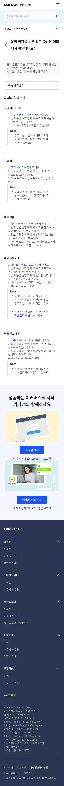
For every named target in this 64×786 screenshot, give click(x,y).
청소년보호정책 (12, 772)
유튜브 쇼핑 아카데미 (14, 622)
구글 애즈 (16, 167)
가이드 (7, 549)
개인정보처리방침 (39, 767)
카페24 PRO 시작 (32, 500)
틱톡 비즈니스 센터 (21, 340)
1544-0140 (33, 729)
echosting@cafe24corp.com (28, 725)
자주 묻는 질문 (11, 556)
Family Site (11, 528)
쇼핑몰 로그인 (43, 458)
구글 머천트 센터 (20, 114)
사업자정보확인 (12, 746)
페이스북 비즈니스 (21, 223)
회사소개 (8, 767)
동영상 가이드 (11, 562)
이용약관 (21, 767)
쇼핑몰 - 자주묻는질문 (16, 28)
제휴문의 (28, 772)
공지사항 (8, 694)
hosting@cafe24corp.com (27, 736)
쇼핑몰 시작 (32, 450)
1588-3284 (28, 732)
